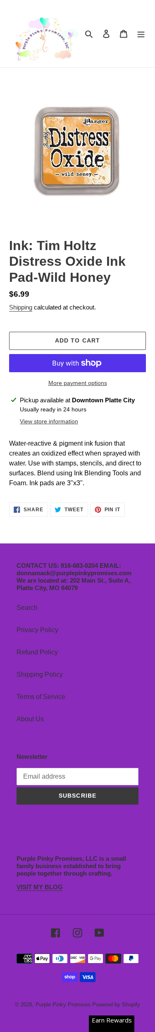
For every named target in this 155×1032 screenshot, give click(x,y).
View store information (49, 421)
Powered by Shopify (116, 1004)
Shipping (20, 307)
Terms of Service (41, 696)
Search (27, 607)
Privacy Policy (37, 629)
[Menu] (141, 33)
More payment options (77, 383)
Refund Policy (37, 652)
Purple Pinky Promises (64, 1004)
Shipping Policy (40, 674)
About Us (30, 719)
